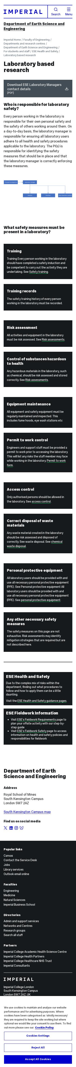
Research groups (14, 930)
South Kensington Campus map (27, 812)
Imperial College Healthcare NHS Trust (28, 961)
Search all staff (13, 935)
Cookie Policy (44, 1027)
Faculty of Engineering (37, 39)
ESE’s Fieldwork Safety (31, 731)
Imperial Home (12, 39)
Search (55, 14)
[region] (38, 1031)
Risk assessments (53, 339)
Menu (68, 14)
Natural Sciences (14, 900)
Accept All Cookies (38, 1059)
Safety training (38, 272)
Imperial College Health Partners (24, 956)
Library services (14, 869)
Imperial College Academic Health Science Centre (35, 952)
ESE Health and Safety (45, 51)
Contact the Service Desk (20, 860)
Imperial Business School (19, 904)
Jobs (7, 865)
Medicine (9, 895)
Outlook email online (16, 874)
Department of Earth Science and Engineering (31, 47)
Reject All (37, 1047)
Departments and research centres (24, 43)
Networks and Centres (18, 926)
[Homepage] (26, 11)
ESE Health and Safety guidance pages (41, 701)
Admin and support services (21, 921)
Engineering (11, 891)
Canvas (8, 855)
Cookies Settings (37, 1035)
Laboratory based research (20, 55)
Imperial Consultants (17, 965)
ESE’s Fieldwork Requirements (36, 719)
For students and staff (17, 51)
